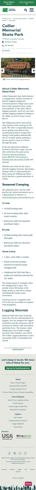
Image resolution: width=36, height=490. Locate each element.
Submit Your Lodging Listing (18, 400)
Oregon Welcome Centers (18, 420)
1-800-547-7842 (20, 461)
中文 (26, 469)
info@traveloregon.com (18, 463)
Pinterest (25, 453)
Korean (32, 469)
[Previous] (2, 70)
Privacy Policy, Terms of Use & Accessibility (18, 392)
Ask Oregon (18, 417)
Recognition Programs (18, 409)
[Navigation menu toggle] (32, 10)
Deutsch (12, 469)
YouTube (14, 453)
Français (4, 469)
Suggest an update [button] (18, 349)
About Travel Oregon (18, 383)
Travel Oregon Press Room (18, 406)
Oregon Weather (18, 424)
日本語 (19, 469)
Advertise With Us (18, 386)
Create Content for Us (18, 389)
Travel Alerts (18, 427)
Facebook (9, 453)
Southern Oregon (17, 39)
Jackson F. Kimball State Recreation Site (15, 158)
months (10, 194)
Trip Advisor (24, 436)
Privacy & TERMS (18, 478)
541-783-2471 (9, 45)
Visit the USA (7, 436)
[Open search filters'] (25, 10)
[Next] (34, 70)
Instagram (20, 453)
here (5, 340)
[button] (28, 484)
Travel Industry (18, 403)
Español (18, 471)
